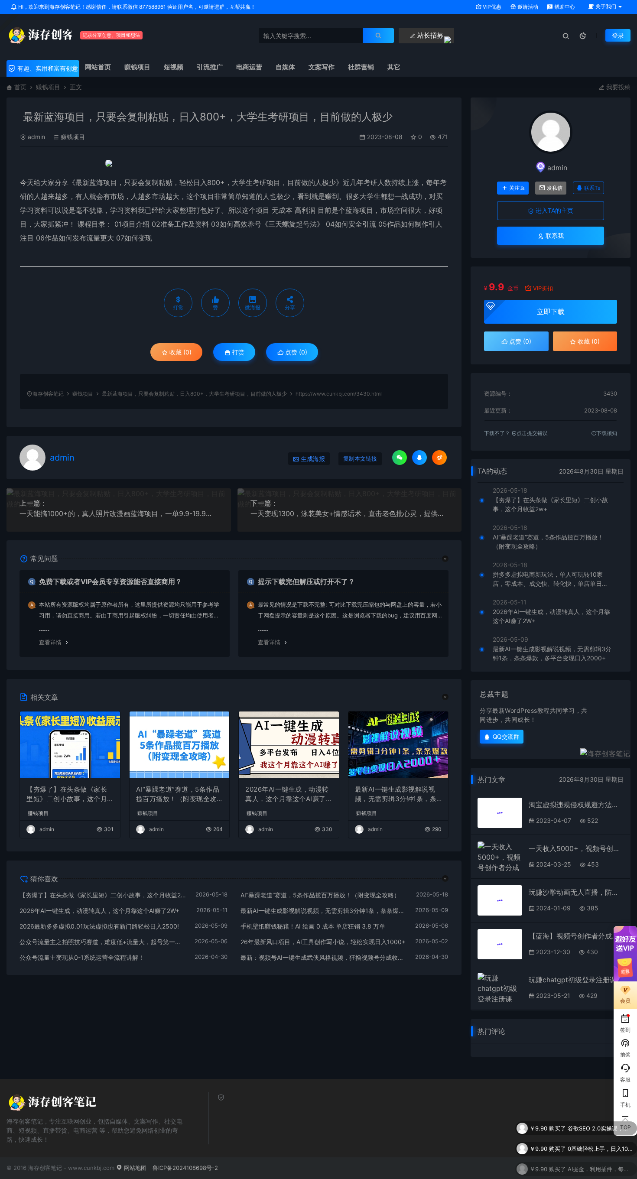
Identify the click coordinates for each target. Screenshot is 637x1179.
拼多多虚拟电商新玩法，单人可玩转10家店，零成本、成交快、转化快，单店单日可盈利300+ (550, 579)
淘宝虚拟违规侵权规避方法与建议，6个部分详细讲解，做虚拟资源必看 (576, 804)
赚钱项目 (48, 87)
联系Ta (592, 188)
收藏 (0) (180, 352)
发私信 (554, 188)
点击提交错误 (532, 433)
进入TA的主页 (553, 210)
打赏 (237, 352)
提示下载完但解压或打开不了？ (306, 581)
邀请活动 (527, 6)
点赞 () (295, 352)
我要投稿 (617, 87)
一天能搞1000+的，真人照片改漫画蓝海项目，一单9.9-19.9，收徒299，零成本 (119, 513)
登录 (618, 35)
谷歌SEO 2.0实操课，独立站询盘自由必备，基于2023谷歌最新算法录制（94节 (600, 1124)
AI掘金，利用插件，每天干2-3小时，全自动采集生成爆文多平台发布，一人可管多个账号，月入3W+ (600, 1165)
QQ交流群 (506, 736)
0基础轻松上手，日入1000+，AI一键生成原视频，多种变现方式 (600, 1145)
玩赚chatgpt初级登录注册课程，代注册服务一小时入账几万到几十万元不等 (576, 979)
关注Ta (516, 188)
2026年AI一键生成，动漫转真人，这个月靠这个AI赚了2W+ (287, 794)
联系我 (554, 235)
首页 (20, 87)
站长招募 (429, 35)
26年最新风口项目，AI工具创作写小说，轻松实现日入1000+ (323, 941)
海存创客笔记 (48, 393)
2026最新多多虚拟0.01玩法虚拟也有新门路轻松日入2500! (99, 926)
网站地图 (134, 1167)
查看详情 (50, 642)
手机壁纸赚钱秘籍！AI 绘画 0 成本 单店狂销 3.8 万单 (312, 926)
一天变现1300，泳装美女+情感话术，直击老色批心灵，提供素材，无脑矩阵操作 (349, 513)
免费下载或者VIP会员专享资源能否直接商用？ (110, 581)
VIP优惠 (491, 6)
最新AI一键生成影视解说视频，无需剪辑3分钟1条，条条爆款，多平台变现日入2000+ (398, 794)
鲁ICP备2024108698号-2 (185, 1167)
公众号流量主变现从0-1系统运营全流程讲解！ (82, 957)
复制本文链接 (360, 458)
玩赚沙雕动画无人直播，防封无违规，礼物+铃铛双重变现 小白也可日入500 (576, 892)
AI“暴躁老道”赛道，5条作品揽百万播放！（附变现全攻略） (178, 794)
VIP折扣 (543, 288)
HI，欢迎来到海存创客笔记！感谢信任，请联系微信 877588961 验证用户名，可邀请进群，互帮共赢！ (136, 6)
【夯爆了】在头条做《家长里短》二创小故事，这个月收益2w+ (66, 794)
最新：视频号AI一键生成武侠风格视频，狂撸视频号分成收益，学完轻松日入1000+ (323, 957)
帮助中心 (564, 6)
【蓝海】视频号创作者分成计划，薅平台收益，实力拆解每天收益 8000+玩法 (576, 936)
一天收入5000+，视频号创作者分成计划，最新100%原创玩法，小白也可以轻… (576, 848)
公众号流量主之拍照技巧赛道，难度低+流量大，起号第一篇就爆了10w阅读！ (103, 941)
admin (36, 136)
